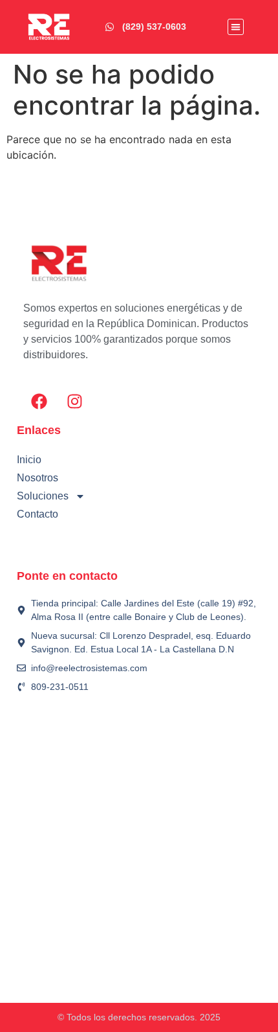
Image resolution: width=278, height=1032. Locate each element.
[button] (236, 27)
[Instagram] (75, 401)
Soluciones (43, 495)
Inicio (29, 459)
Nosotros (37, 477)
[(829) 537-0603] (109, 27)
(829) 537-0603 (154, 26)
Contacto (37, 514)
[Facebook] (39, 401)
